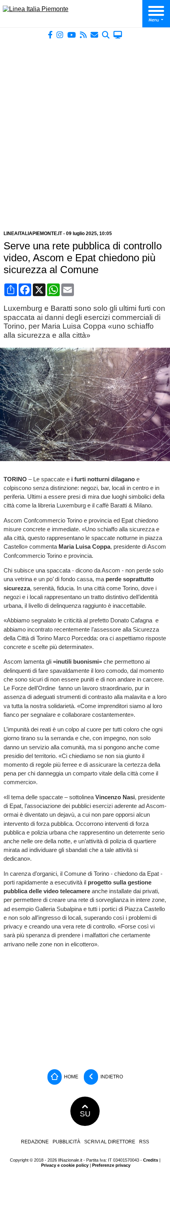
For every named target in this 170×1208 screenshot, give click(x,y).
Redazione (35, 1142)
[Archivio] (106, 34)
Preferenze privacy (111, 1165)
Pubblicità (66, 1142)
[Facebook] (50, 34)
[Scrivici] (94, 34)
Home (70, 1077)
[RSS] (83, 34)
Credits (150, 1160)
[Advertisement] (85, 131)
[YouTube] (71, 34)
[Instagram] (60, 34)
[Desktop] (117, 34)
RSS (144, 1142)
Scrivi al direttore (109, 1142)
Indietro (111, 1077)
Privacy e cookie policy (65, 1165)
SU (85, 1114)
